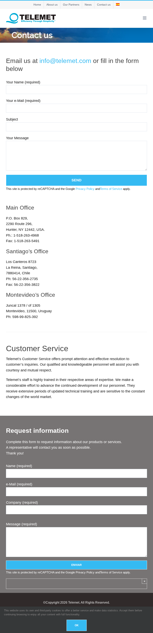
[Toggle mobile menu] (145, 18)
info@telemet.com (65, 60)
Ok (76, 625)
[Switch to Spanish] (117, 5)
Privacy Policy (85, 188)
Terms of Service (111, 188)
